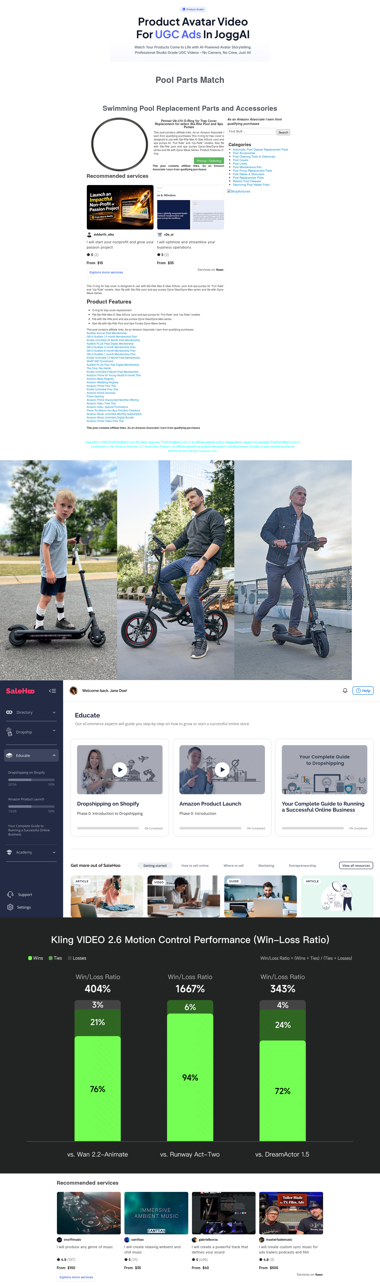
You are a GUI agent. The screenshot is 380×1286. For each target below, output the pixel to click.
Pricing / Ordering (209, 160)
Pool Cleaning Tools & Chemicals (254, 156)
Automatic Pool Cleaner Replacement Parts (260, 149)
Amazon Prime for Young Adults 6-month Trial (114, 375)
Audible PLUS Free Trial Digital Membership (113, 364)
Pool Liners (240, 163)
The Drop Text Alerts (99, 368)
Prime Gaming (95, 396)
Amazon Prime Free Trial (101, 385)
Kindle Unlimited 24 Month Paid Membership (113, 340)
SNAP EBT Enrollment (100, 361)
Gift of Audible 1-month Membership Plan (111, 354)
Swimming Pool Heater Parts (251, 184)
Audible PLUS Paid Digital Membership (110, 343)
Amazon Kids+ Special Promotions (107, 407)
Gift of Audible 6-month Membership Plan (111, 350)
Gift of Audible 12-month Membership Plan (112, 336)
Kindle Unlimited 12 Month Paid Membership (113, 357)
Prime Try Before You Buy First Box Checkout (113, 410)
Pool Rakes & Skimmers (248, 174)
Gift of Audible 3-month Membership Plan (111, 347)
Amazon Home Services (101, 393)
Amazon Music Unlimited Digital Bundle (110, 417)
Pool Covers (240, 160)
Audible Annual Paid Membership (107, 333)
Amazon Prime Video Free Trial (105, 421)
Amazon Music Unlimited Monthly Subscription (114, 414)
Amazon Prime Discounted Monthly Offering (113, 400)
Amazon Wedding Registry (103, 382)
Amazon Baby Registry (100, 378)
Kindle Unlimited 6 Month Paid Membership (113, 371)
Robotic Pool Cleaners (247, 181)
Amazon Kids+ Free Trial (101, 403)
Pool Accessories (244, 153)
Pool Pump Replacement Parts (252, 170)
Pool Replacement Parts (248, 177)
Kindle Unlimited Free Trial (102, 389)
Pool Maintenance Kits (247, 167)
